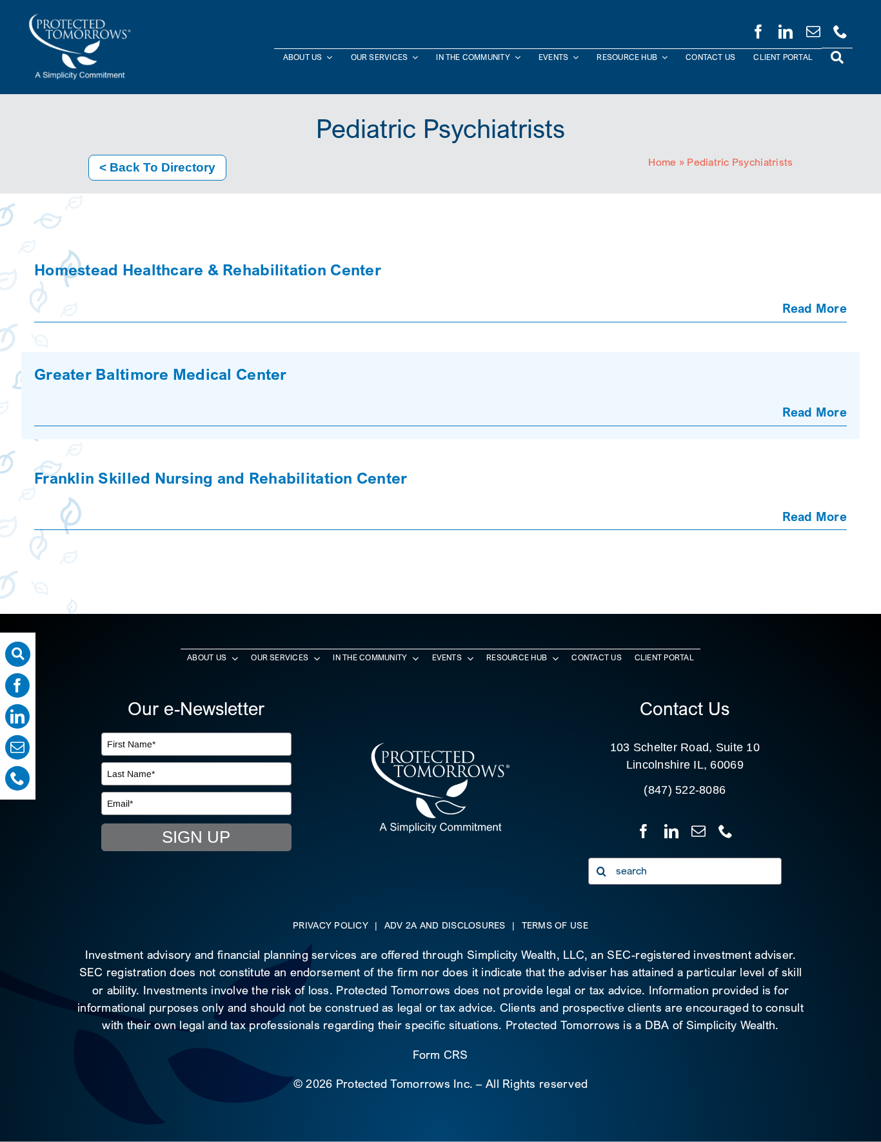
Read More (814, 307)
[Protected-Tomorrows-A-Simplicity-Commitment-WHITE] (80, 18)
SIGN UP (196, 837)
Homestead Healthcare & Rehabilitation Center (207, 270)
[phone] (840, 29)
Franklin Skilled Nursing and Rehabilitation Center (221, 478)
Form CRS (440, 1054)
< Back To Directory (157, 167)
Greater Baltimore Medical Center (160, 374)
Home (662, 162)
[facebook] (758, 29)
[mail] (813, 29)
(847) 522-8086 (685, 789)
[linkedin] (785, 29)
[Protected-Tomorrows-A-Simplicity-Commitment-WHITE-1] (440, 747)
